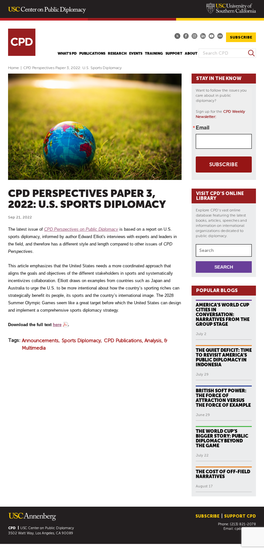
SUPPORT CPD (240, 516)
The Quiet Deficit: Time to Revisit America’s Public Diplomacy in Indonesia (224, 357)
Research (117, 53)
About (191, 53)
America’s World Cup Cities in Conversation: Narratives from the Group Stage (223, 314)
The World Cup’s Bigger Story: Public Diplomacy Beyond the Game (222, 438)
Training (154, 53)
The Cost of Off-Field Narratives (223, 474)
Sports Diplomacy (81, 340)
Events (135, 53)
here (57, 324)
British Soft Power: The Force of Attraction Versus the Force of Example (223, 398)
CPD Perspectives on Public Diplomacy (81, 229)
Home (13, 68)
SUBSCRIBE (241, 37)
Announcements (40, 340)
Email (202, 127)
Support (173, 53)
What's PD (67, 53)
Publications (92, 53)
